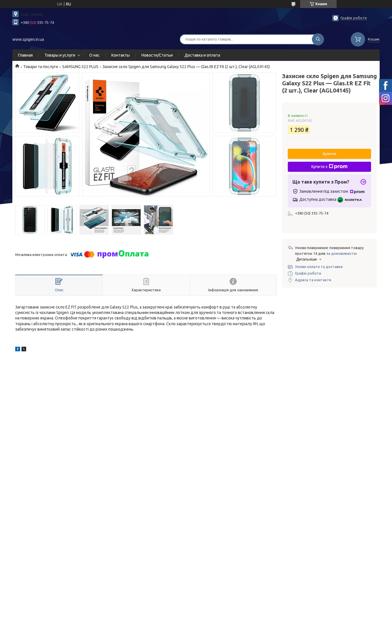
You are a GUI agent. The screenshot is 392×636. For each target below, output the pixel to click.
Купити (329, 153)
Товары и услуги (59, 55)
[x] (24, 350)
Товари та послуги (40, 66)
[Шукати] (318, 39)
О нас (94, 55)
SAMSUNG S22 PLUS (80, 66)
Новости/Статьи (157, 55)
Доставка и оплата (202, 55)
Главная (25, 55)
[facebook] (17, 350)
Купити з (319, 166)
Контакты (120, 55)
